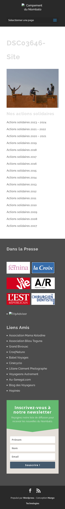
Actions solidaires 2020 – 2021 (26, 136)
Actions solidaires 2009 (22, 212)
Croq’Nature (17, 352)
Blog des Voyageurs (22, 385)
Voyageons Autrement (23, 374)
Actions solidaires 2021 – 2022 (26, 129)
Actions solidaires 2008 (22, 219)
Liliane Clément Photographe (28, 368)
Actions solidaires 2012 (22, 191)
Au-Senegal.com (20, 379)
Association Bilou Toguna (25, 341)
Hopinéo (14, 390)
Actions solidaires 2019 (22, 143)
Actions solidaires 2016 (22, 163)
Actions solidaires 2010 (22, 205)
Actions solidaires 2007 (22, 225)
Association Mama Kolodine (27, 335)
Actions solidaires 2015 (22, 170)
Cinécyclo (15, 363)
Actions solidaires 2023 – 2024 (26, 122)
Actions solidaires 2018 (22, 150)
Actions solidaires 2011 (21, 198)
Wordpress (28, 498)
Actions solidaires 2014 (22, 177)
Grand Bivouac (18, 346)
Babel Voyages (18, 357)
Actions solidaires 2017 (22, 156)
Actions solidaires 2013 (22, 184)
